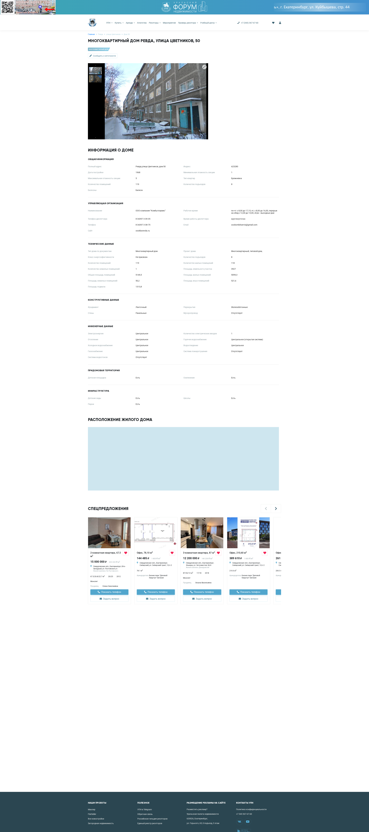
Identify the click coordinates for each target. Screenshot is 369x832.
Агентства (142, 23)
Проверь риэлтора (187, 23)
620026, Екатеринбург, (197, 818)
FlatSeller (92, 814)
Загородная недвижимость (101, 823)
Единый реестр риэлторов (149, 823)
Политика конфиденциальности (251, 809)
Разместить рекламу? (197, 809)
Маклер (91, 809)
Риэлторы (154, 23)
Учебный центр (207, 23)
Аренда (129, 23)
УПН (108, 23)
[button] (266, 508)
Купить (118, 23)
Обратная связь (145, 814)
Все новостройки (96, 819)
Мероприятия (169, 23)
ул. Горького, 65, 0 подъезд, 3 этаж (203, 823)
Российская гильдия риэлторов (152, 819)
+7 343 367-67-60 (244, 814)
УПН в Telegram (144, 809)
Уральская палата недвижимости (203, 814)
